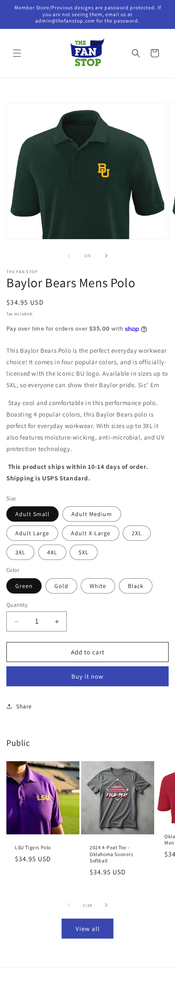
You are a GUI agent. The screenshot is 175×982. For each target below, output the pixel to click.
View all (88, 929)
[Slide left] (68, 255)
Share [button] (24, 706)
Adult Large (32, 533)
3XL (20, 552)
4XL (52, 552)
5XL (84, 552)
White (98, 586)
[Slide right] (106, 255)
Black (136, 586)
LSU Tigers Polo (33, 847)
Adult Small (32, 514)
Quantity (17, 604)
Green (24, 586)
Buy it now (87, 676)
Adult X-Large (90, 533)
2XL (137, 533)
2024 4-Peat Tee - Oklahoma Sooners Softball (111, 854)
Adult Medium (91, 514)
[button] (17, 53)
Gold (61, 586)
